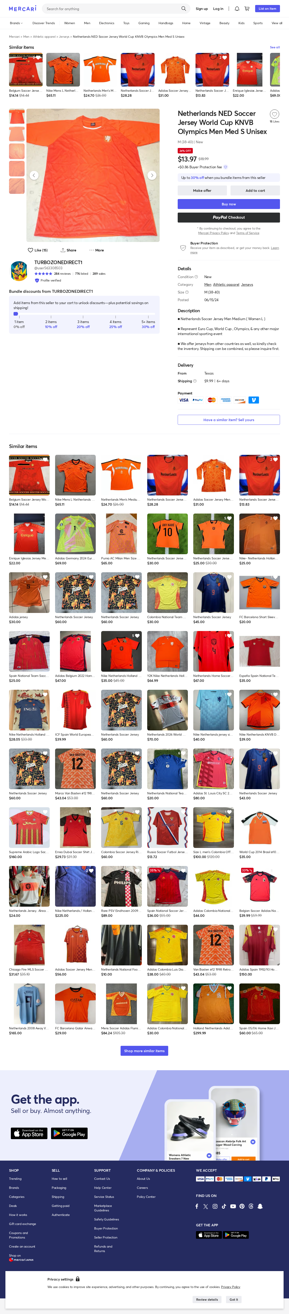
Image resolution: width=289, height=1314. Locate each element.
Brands (14, 1187)
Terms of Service (247, 233)
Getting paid (61, 1206)
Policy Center (146, 1196)
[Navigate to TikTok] (223, 1206)
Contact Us (102, 1178)
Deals (13, 1206)
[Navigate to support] (200, 1179)
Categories (16, 1196)
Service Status (104, 1196)
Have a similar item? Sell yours (228, 419)
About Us (143, 1178)
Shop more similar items (144, 1050)
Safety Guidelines (106, 1219)
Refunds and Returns (103, 1248)
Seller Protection (105, 1237)
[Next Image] (152, 175)
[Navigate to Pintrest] (242, 1206)
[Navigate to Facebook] (196, 1206)
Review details (207, 1299)
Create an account (22, 1246)
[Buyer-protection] (225, 166)
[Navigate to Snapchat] (260, 1206)
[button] (237, 8)
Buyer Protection (106, 1228)
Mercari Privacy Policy (213, 233)
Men (26, 36)
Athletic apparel (44, 36)
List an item (267, 8)
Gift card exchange (22, 1224)
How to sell (59, 1178)
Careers (142, 1187)
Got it (234, 1299)
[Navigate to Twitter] (205, 1206)
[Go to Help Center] (196, 276)
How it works (18, 1215)
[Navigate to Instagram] (214, 1206)
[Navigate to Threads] (251, 1206)
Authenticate (61, 1215)
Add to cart (255, 190)
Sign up (202, 8)
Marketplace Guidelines (103, 1208)
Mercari (14, 36)
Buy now (229, 204)
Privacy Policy (230, 1287)
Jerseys (64, 36)
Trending (15, 1178)
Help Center (102, 1187)
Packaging (59, 1187)
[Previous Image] (34, 175)
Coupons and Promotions (18, 1235)
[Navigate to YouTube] (233, 1206)
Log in (218, 8)
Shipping (58, 1196)
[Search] (183, 8)
